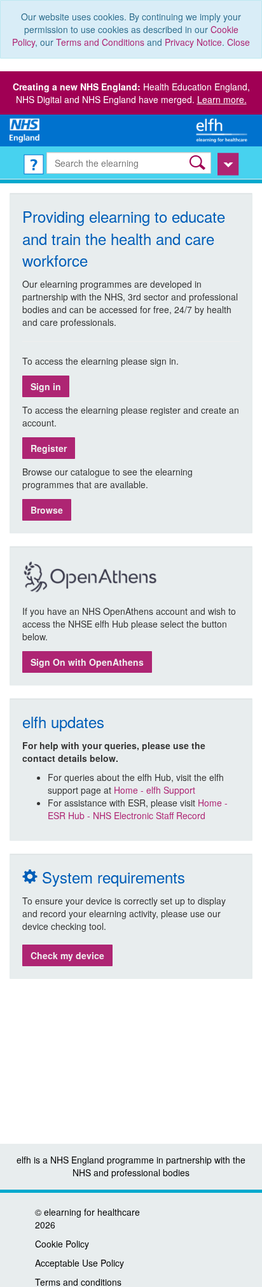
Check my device (67, 955)
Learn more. (222, 99)
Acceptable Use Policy (79, 1262)
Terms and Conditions (100, 42)
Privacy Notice (193, 42)
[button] (199, 162)
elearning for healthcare (92, 1212)
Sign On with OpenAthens (87, 662)
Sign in (46, 386)
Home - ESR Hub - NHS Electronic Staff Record (138, 809)
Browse (47, 509)
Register (49, 448)
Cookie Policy (62, 1243)
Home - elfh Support (154, 790)
